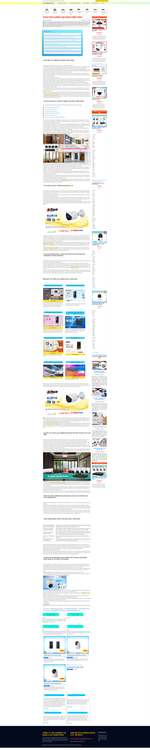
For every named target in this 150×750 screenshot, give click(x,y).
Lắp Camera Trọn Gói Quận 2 (74, 3)
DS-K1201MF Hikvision (75, 337)
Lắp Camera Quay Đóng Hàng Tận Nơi (51, 626)
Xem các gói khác (95, 352)
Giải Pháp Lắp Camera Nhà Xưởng (56, 608)
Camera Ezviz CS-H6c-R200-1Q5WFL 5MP (52, 683)
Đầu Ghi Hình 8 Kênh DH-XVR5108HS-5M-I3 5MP (98, 76)
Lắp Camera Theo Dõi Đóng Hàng (73, 610)
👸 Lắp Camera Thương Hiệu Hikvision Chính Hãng (77, 712)
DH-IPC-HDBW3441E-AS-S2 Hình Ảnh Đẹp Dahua (99, 99)
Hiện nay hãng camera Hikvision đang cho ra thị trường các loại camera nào (59, 37)
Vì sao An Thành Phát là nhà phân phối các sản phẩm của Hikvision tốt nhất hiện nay (61, 40)
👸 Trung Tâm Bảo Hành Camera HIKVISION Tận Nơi (54, 695)
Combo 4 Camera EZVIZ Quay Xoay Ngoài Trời (99, 128)
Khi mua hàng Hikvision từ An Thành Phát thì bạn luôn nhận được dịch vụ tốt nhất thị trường (62, 52)
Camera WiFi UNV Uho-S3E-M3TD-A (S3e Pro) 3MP (98, 304)
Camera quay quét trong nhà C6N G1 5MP (76, 655)
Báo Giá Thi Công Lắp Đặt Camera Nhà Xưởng (51, 614)
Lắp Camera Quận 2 (48, 3)
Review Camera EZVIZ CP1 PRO (71, 608)
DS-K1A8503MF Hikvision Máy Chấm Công (53, 337)
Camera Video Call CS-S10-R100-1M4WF (52, 655)
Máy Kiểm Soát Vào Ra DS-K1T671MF (53, 312)
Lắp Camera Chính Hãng (62, 3)
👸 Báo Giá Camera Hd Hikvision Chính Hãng (76, 695)
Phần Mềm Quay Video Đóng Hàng (75, 626)
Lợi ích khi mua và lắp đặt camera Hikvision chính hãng (55, 46)
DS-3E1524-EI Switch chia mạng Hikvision (53, 362)
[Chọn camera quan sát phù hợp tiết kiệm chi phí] (106, 12)
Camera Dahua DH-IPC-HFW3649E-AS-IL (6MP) (98, 54)
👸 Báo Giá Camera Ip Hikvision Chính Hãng (53, 712)
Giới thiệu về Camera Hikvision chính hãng (52, 34)
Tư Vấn (102, 3)
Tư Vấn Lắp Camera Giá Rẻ (99, 426)
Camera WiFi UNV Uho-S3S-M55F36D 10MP (98, 244)
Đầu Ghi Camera (86, 3)
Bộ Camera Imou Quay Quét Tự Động (75, 666)
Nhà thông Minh (95, 3)
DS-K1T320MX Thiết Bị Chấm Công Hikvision (75, 313)
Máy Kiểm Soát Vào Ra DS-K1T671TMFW (75, 285)
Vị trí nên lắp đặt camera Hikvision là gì (52, 43)
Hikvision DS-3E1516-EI (75, 362)
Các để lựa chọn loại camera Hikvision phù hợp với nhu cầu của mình (58, 49)
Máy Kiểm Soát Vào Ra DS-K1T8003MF (53, 285)
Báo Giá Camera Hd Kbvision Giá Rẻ (58, 610)
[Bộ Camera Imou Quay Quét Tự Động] (74, 664)
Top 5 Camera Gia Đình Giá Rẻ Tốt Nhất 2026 (75, 614)
